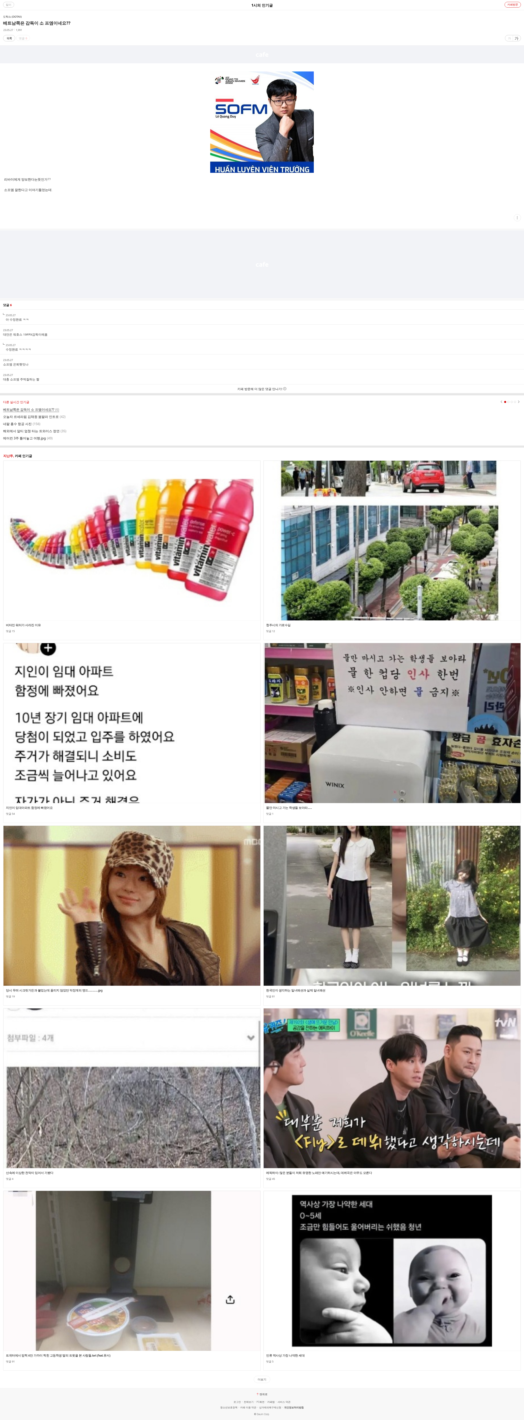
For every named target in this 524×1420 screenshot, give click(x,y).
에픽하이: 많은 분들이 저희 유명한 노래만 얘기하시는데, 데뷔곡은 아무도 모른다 (319, 1173)
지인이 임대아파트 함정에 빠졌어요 (29, 808)
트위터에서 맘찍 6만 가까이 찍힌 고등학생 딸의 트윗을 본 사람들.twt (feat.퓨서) (58, 1355)
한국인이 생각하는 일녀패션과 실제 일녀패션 (295, 990)
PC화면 (260, 1402)
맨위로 (264, 1394)
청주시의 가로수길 (278, 625)
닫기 (8, 5)
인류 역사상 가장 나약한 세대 (285, 1355)
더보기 (262, 1379)
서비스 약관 (284, 1402)
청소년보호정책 (228, 1407)
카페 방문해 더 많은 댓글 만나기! (259, 389)
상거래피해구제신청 (270, 1407)
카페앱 (271, 1402)
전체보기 (249, 1402)
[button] (517, 217)
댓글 (10, 631)
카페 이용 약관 (248, 1407)
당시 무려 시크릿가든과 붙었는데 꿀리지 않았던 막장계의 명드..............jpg (54, 990)
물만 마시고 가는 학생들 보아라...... (289, 808)
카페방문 (512, 4)
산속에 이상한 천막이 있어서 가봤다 (29, 1173)
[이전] (501, 401)
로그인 (237, 1402)
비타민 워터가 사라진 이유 (23, 625)
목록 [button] (9, 38)
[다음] (519, 401)
